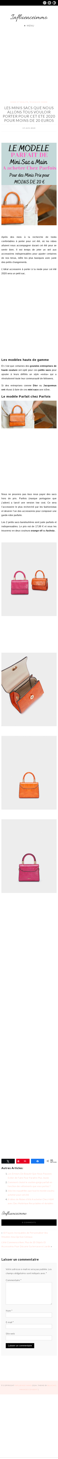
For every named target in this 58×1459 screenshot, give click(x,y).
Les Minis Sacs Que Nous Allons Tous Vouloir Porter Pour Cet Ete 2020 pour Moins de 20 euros (29, 114)
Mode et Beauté (19, 102)
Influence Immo (23, 1385)
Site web (10, 1333)
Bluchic (52, 1385)
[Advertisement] (29, 61)
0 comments (29, 1222)
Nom (9, 1310)
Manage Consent (28, 1389)
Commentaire (13, 1280)
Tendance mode (38, 102)
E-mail (10, 1322)
